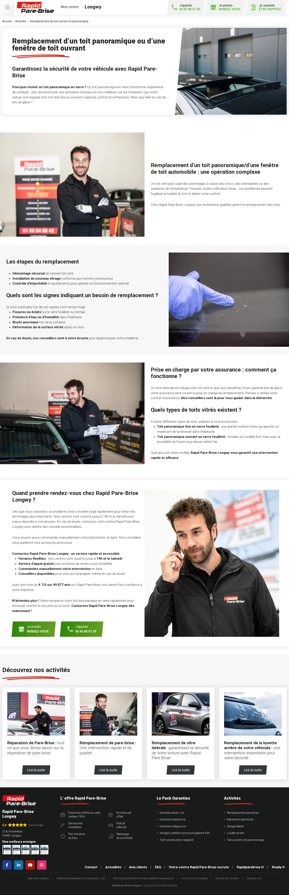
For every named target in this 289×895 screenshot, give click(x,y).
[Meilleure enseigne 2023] (44, 849)
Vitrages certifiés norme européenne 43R (185, 833)
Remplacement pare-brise (243, 812)
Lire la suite (36, 770)
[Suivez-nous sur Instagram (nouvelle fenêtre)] (42, 865)
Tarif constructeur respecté (176, 839)
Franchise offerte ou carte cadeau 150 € (84, 814)
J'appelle (189, 7)
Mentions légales (38, 878)
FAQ (158, 867)
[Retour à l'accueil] (19, 800)
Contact (91, 867)
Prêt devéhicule (121, 825)
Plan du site (254, 878)
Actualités (113, 867)
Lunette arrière (235, 833)
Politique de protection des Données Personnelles (143, 878)
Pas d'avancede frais (76, 836)
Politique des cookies (194, 878)
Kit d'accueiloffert (123, 814)
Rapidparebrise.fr (250, 867)
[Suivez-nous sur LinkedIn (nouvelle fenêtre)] (19, 865)
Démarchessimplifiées (75, 825)
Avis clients (138, 867)
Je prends (229, 7)
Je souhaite (270, 7)
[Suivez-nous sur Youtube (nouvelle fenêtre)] (31, 865)
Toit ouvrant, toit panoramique (245, 839)
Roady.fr (278, 867)
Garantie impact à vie (172, 819)
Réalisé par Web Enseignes (127, 885)
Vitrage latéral (235, 826)
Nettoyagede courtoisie (124, 836)
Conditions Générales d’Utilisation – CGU (81, 878)
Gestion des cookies (227, 878)
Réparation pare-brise (240, 819)
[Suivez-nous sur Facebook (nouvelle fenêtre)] (7, 865)
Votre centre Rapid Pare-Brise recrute (199, 867)
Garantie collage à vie (173, 826)
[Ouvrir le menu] (7, 7)
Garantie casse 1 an (172, 812)
